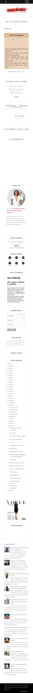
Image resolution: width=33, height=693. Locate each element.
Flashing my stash (14, 475)
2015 (9, 384)
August (11, 416)
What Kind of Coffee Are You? (16, 71)
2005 (9, 490)
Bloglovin (16, 265)
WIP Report (13, 459)
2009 (9, 398)
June (11, 421)
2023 (9, 368)
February (12, 486)
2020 (9, 373)
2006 (9, 405)
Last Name (10, 324)
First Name (10, 320)
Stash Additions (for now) (16, 466)
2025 (9, 364)
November (13, 409)
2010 (9, 396)
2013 (9, 389)
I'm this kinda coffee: (15, 478)
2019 (9, 375)
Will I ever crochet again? (17, 469)
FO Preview (13, 433)
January (12, 488)
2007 (9, 403)
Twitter (16, 259)
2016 (9, 382)
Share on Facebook (17, 86)
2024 (9, 366)
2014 (9, 386)
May (11, 423)
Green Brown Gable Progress (18, 436)
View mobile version (17, 107)
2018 (9, 377)
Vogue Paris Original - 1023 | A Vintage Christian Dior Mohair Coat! (19, 601)
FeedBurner (20, 247)
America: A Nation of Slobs (18, 560)
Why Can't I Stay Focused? (17, 463)
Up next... (12, 442)
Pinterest (10, 265)
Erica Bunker (19, 116)
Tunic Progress (14, 472)
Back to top (24, 691)
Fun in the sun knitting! (16, 439)
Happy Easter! (13, 448)
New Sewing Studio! (16, 651)
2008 (9, 400)
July (11, 419)
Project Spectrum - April (16, 445)
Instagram (23, 259)
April (11, 425)
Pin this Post (18, 92)
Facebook (10, 259)
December (13, 407)
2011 (9, 393)
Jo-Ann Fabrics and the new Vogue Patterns (16, 627)
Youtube (23, 265)
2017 (9, 380)
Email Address (15, 315)
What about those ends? (16, 451)
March (11, 483)
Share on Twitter (17, 89)
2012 (9, 391)
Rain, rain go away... (15, 481)
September (13, 414)
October (12, 412)
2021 (9, 370)
